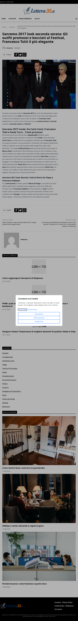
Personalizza (39, 314)
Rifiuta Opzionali (39, 318)
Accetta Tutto (39, 321)
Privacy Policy (32, 309)
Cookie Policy (22, 309)
